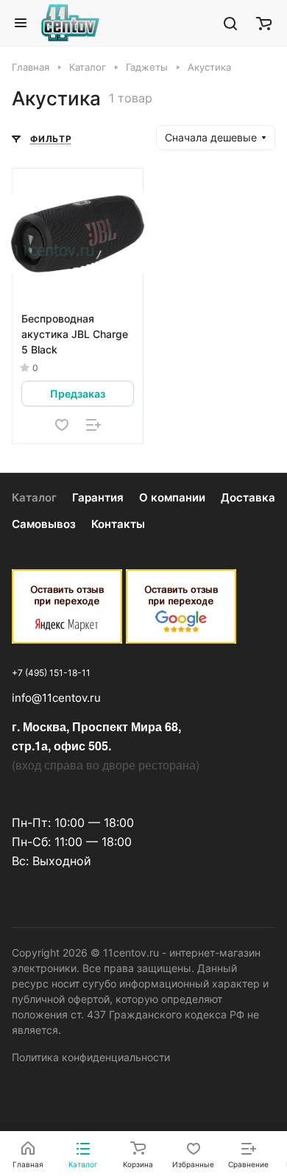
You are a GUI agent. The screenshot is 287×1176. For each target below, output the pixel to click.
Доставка (248, 497)
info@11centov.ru (56, 698)
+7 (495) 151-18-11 (51, 672)
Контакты (118, 524)
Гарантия (98, 497)
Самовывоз (44, 524)
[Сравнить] (93, 424)
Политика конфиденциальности (91, 1057)
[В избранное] (62, 424)
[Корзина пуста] (264, 22)
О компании (172, 497)
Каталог (34, 497)
